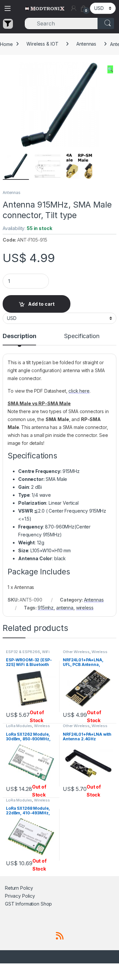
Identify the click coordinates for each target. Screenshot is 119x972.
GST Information (22, 904)
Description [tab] (19, 336)
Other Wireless (76, 651)
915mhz (46, 607)
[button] (110, 69)
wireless (85, 607)
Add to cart (41, 304)
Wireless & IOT (42, 44)
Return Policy (19, 888)
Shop (46, 904)
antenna (64, 607)
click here (79, 391)
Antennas (86, 44)
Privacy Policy (20, 896)
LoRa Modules (19, 725)
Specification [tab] (81, 336)
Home (6, 44)
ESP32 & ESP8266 (23, 651)
